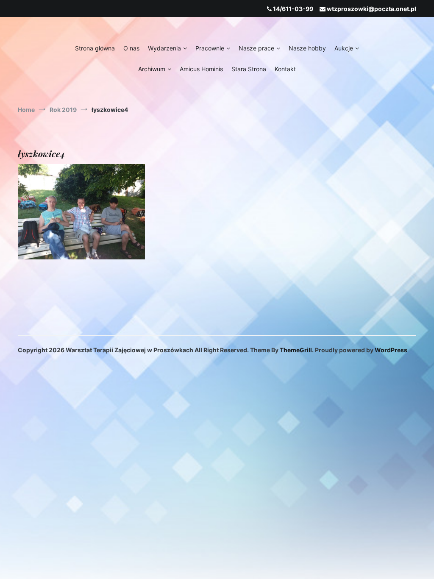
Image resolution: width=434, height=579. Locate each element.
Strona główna (95, 48)
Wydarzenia (164, 48)
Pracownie (209, 48)
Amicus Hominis (201, 68)
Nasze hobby (307, 48)
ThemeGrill (296, 350)
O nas (131, 48)
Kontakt (285, 68)
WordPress (391, 350)
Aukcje (343, 48)
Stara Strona (248, 68)
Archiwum (151, 68)
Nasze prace (256, 48)
